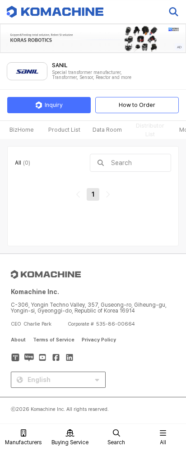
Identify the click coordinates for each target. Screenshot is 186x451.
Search (116, 442)
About (18, 340)
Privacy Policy (99, 340)
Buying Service (69, 442)
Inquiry (54, 104)
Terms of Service (53, 340)
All (163, 442)
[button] (169, 373)
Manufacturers (23, 442)
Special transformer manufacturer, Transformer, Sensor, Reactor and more (91, 75)
